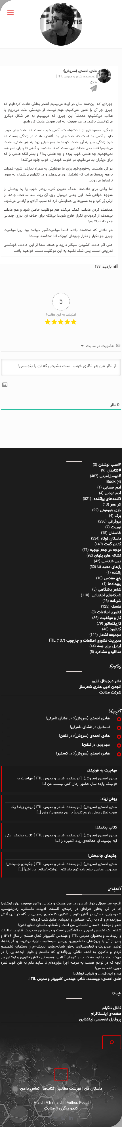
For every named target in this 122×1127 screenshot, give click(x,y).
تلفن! (63, 736)
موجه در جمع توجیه (105, 550)
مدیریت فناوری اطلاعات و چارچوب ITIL (85, 640)
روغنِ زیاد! (108, 799)
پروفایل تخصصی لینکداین (100, 1019)
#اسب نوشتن (109, 465)
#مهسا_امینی (110, 476)
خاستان (115, 533)
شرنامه (115, 601)
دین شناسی (111, 561)
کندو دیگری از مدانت (61, 1108)
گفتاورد (115, 629)
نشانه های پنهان (107, 555)
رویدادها (114, 584)
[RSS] (55, 1118)
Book (110, 482)
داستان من (93, 1088)
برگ (118, 516)
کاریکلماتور (112, 623)
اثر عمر (115, 504)
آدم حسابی (112, 487)
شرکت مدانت (110, 692)
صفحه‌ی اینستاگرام (106, 1013)
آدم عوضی (113, 493)
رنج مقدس (112, 578)
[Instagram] (63, 1118)
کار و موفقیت (110, 618)
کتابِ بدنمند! (106, 827)
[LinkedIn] (71, 1118)
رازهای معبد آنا (109, 567)
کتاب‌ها (48, 1088)
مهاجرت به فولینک (102, 770)
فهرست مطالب (69, 1088)
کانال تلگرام (111, 1008)
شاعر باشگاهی (109, 589)
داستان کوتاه (111, 538)
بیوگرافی (114, 521)
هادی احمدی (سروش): (91, 718)
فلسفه (116, 606)
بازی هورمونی (110, 510)
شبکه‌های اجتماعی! (106, 595)
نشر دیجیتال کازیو (106, 681)
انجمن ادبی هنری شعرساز (100, 687)
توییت (116, 527)
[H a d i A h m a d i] (61, 24)
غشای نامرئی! (57, 718)
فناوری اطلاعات (109, 612)
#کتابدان (114, 470)
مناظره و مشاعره (108, 652)
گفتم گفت (112, 544)
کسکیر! (62, 753)
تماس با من (29, 1088)
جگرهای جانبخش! (102, 856)
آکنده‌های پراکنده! (106, 499)
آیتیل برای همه (109, 646)
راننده (116, 572)
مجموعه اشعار (110, 635)
